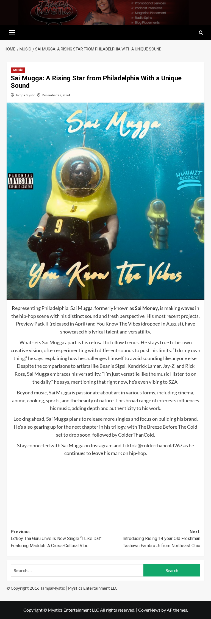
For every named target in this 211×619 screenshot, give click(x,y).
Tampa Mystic (25, 95)
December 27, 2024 (56, 95)
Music (18, 70)
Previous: (56, 538)
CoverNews (149, 609)
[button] (12, 32)
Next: (161, 538)
